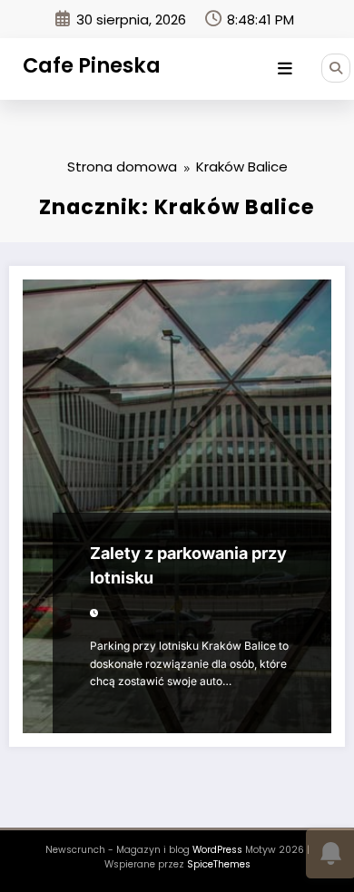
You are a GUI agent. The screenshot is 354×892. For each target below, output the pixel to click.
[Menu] (285, 69)
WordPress (217, 850)
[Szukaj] (335, 68)
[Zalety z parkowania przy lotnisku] (177, 506)
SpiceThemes (219, 864)
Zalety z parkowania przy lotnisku (188, 565)
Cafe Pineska (92, 65)
